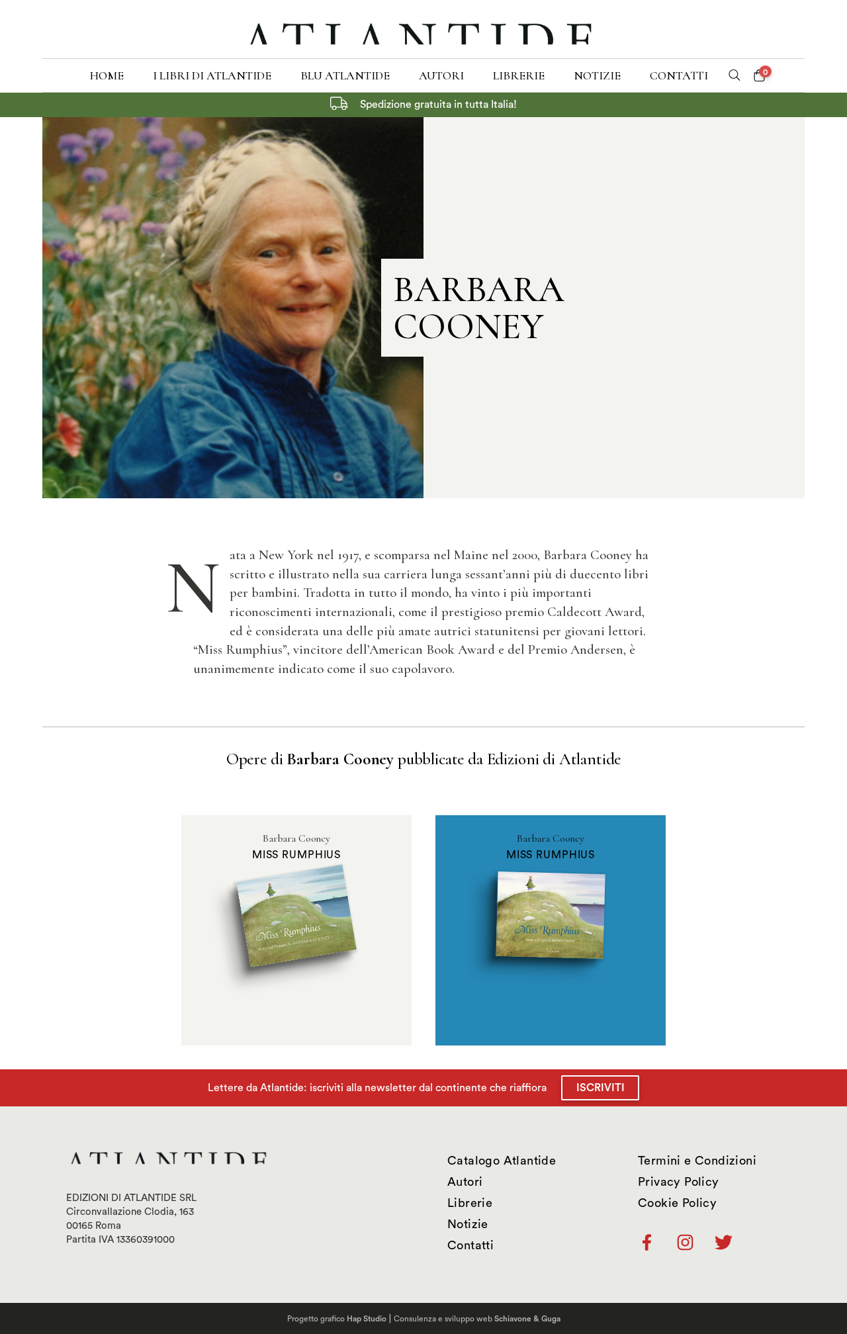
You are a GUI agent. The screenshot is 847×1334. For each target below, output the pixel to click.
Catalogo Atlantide (501, 1161)
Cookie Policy (677, 1203)
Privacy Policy (678, 1182)
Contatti (679, 75)
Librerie (519, 75)
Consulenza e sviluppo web (477, 1319)
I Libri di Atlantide (212, 75)
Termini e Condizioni (697, 1161)
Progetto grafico (336, 1319)
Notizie (597, 75)
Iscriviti (600, 1088)
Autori (441, 75)
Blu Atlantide (345, 75)
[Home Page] (423, 29)
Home (107, 75)
